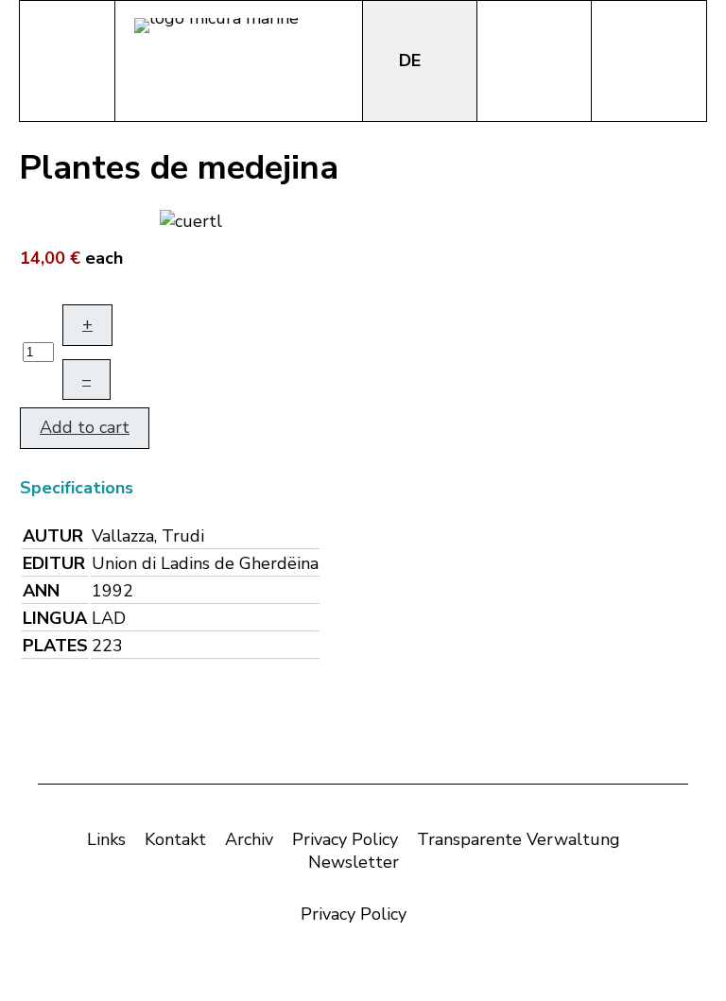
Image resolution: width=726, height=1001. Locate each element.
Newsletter (353, 862)
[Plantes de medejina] (191, 219)
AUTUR (53, 536)
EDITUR (54, 563)
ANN (41, 590)
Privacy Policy (345, 839)
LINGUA (55, 618)
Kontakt (175, 839)
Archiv (249, 839)
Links (106, 839)
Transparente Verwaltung (518, 839)
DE (412, 60)
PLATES (55, 645)
